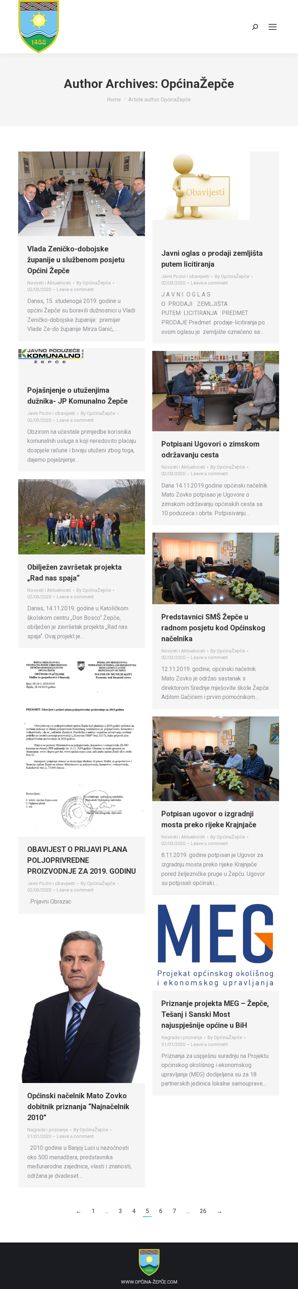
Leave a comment (75, 289)
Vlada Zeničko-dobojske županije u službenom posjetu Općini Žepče (76, 260)
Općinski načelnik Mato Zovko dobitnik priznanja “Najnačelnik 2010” (78, 1106)
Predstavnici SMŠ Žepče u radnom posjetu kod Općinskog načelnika (213, 628)
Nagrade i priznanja (181, 1037)
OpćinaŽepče (197, 83)
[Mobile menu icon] (272, 27)
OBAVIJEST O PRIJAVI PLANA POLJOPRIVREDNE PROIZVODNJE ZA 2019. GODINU (81, 860)
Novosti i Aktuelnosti (49, 283)
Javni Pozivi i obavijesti (185, 276)
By (93, 283)
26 (203, 1211)
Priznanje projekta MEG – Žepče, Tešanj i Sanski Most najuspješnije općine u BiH (215, 1014)
